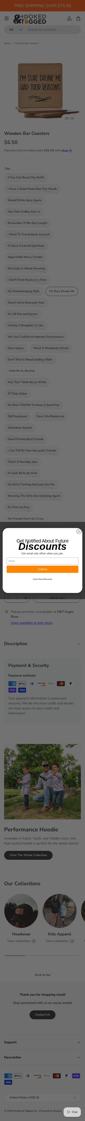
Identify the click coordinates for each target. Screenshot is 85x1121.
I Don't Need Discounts (42, 579)
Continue (42, 569)
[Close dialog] (79, 531)
